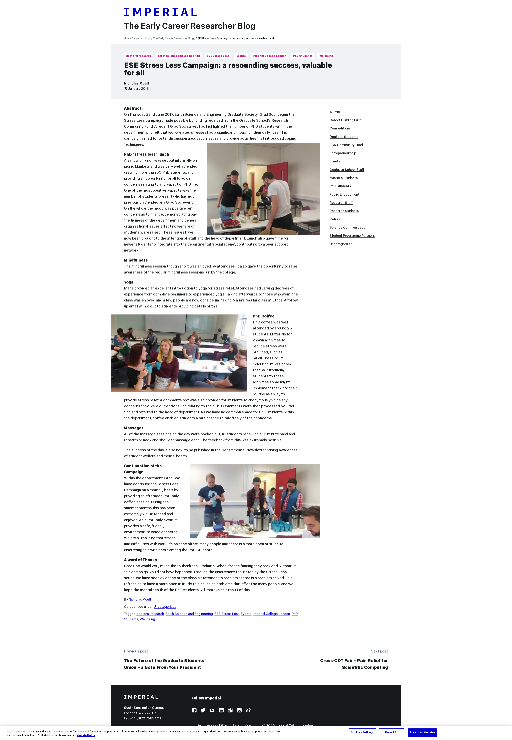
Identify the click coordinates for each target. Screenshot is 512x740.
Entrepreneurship (343, 153)
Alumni (335, 112)
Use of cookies (244, 725)
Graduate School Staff (347, 169)
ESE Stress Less (218, 56)
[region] (256, 733)
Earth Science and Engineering (179, 56)
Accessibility (217, 725)
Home (127, 38)
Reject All (391, 732)
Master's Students (344, 178)
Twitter (203, 710)
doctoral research (138, 56)
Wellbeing (326, 56)
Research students (344, 211)
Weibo (248, 710)
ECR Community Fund (346, 145)
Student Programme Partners (352, 235)
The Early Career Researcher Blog (189, 25)
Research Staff (341, 202)
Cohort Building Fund (346, 120)
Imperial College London (269, 56)
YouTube (212, 710)
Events (241, 56)
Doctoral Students (344, 136)
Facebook (194, 710)
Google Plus (230, 710)
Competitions (340, 128)
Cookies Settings (362, 732)
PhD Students (302, 56)
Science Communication (348, 227)
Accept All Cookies (422, 732)
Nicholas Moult (136, 83)
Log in (196, 725)
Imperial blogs (142, 38)
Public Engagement (344, 194)
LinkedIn (221, 710)
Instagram (239, 710)
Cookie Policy (86, 735)
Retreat (336, 219)
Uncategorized (165, 606)
